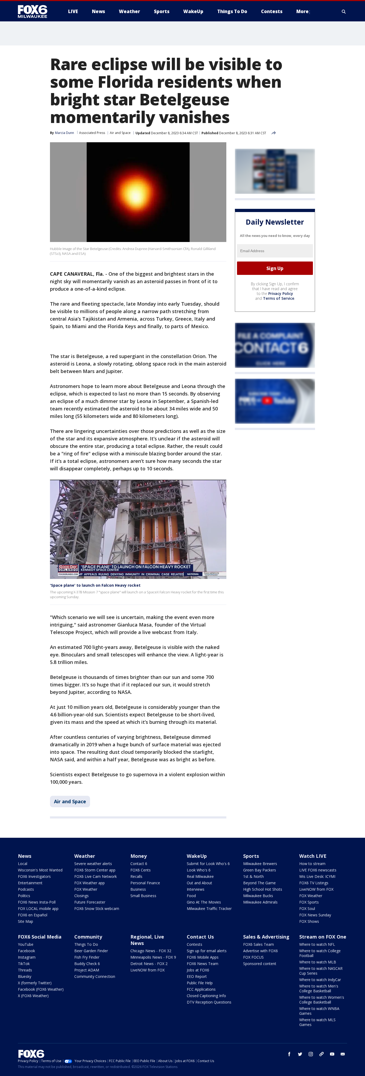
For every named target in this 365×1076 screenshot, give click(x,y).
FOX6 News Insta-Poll (37, 902)
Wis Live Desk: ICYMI (317, 876)
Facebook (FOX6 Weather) (41, 989)
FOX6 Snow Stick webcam (96, 908)
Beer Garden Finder (91, 950)
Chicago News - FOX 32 (150, 950)
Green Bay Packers (259, 870)
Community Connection (94, 976)
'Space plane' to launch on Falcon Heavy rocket (95, 585)
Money (138, 856)
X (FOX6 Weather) (33, 995)
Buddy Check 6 (87, 963)
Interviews (195, 889)
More (302, 11)
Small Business (143, 895)
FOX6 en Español (32, 914)
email (343, 1054)
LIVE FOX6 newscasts (317, 870)
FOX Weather (85, 889)
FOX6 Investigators (34, 876)
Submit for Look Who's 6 (208, 863)
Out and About (199, 882)
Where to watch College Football (320, 953)
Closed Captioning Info (206, 995)
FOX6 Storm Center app (94, 870)
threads (321, 1054)
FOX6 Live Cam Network (95, 876)
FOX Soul (307, 908)
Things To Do (86, 944)
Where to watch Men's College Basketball (318, 988)
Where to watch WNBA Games (319, 1011)
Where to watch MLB (317, 961)
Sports (251, 856)
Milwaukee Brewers (260, 863)
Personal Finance (145, 882)
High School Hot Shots (262, 889)
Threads (25, 970)
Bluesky (24, 976)
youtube (332, 1054)
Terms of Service (278, 298)
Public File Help (200, 982)
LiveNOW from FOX (316, 889)
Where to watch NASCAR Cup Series (321, 971)
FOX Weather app (89, 882)
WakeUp (197, 856)
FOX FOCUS (253, 957)
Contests (194, 944)
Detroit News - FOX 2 (149, 963)
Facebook (26, 950)
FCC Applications (201, 989)
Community (88, 936)
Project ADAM (86, 970)
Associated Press (92, 132)
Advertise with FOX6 (260, 950)
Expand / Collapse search (344, 11)
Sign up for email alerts (207, 950)
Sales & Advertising (266, 936)
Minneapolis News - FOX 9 (153, 957)
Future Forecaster (89, 902)
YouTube (25, 944)
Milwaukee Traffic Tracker (209, 908)
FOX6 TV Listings (313, 882)
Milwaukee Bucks (258, 895)
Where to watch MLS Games (317, 1022)
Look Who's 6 (199, 870)
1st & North (253, 876)
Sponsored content (259, 963)
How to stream (312, 863)
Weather (84, 856)
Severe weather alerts (93, 863)
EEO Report (197, 976)
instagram (310, 1054)
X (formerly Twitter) (35, 982)
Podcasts (26, 889)
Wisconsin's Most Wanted (40, 870)
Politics (24, 895)
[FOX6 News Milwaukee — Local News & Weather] (35, 11)
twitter (300, 1054)
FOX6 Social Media (39, 936)
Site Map (25, 921)
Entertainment (30, 882)
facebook (289, 1054)
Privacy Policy (280, 293)
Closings (81, 895)
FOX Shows (309, 921)
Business (138, 889)
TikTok (24, 963)
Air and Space (120, 132)
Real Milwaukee (200, 876)
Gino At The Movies (204, 902)
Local (22, 863)
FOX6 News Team (202, 963)
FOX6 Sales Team (258, 944)
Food (191, 895)
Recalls (136, 876)
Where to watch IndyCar (320, 979)
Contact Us (200, 936)
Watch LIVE (313, 856)
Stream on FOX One (322, 936)
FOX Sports (309, 902)
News (24, 856)
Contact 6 (138, 863)
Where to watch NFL (317, 944)
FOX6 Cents (140, 870)
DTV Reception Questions (209, 1002)
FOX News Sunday (315, 914)
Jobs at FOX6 (198, 970)
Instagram (27, 957)
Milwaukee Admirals (260, 902)
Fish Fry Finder (86, 957)
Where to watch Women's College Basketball (321, 1000)
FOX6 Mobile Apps (203, 957)
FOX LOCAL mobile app (38, 908)
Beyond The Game (259, 882)
